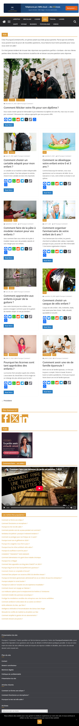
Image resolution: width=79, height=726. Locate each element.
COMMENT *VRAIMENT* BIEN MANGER (15, 554)
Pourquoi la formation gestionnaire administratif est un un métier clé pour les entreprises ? (32, 578)
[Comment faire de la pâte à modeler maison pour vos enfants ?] (20, 210)
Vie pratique (20, 100)
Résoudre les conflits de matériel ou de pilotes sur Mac (20, 612)
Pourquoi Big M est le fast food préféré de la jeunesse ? (20, 568)
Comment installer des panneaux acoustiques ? (17, 595)
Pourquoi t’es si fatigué (9, 561)
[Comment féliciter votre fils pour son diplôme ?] (39, 79)
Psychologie (45, 24)
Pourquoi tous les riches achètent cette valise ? (17, 547)
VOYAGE (24, 24)
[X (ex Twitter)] (15, 418)
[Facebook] (6, 418)
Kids (45, 19)
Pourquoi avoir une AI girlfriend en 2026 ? (15, 540)
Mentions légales (8, 670)
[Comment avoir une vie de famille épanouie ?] (59, 344)
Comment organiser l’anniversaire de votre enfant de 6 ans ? (56, 231)
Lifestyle (16, 19)
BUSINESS (33, 24)
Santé (15, 24)
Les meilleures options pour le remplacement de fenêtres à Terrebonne (25, 591)
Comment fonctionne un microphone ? (14, 523)
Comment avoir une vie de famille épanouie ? (58, 364)
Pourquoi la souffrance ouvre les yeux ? (15, 551)
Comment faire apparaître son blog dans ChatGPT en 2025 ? (22, 564)
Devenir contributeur (9, 665)
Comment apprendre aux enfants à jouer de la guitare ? (19, 299)
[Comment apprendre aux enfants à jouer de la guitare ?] (20, 277)
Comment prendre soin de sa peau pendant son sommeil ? (21, 530)
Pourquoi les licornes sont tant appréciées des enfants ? (19, 365)
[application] (39, 488)
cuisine (37, 19)
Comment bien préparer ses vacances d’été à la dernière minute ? (23, 574)
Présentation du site (9, 678)
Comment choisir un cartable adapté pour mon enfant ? (19, 163)
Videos (55, 24)
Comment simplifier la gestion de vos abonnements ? (19, 615)
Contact (4, 661)
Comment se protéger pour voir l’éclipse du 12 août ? (19, 537)
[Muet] (71, 508)
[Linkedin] (24, 418)
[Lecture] (4, 508)
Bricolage (27, 19)
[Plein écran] (75, 508)
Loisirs (61, 19)
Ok (39, 722)
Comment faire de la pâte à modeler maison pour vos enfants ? (20, 231)
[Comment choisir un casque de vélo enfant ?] (59, 279)
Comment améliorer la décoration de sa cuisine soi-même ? (21, 602)
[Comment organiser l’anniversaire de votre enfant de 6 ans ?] (59, 210)
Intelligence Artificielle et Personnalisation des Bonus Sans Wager (23, 609)
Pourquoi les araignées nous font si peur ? (16, 544)
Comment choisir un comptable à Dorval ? (16, 571)
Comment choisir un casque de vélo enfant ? (56, 302)
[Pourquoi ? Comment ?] (4, 21)
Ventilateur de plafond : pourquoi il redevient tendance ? (20, 534)
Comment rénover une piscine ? (12, 619)
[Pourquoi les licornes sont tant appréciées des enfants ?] (20, 344)
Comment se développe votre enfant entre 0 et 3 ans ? (57, 163)
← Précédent (7, 401)
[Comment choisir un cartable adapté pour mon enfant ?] (20, 142)
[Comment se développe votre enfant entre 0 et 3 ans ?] (59, 142)
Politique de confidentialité (11, 674)
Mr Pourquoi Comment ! (26, 103)
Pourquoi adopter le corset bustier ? (14, 581)
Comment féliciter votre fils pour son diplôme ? (31, 107)
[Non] (76, 720)
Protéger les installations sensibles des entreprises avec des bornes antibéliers (28, 598)
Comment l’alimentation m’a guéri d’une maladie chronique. (21, 557)
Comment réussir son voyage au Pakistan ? (16, 588)
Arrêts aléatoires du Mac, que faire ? (14, 605)
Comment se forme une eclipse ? (13, 520)
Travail (53, 19)
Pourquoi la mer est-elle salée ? (12, 527)
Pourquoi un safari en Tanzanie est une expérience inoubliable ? (23, 585)
